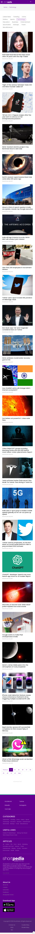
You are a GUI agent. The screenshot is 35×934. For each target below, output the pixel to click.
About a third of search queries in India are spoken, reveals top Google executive (17, 208)
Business (15, 22)
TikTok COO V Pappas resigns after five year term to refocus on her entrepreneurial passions (16, 117)
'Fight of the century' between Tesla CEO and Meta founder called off (17, 86)
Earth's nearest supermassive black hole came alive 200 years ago (17, 178)
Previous (5, 770)
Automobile (7, 24)
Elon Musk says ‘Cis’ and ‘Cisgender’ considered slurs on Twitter (15, 329)
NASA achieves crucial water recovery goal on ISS (16, 359)
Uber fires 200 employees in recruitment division (17, 268)
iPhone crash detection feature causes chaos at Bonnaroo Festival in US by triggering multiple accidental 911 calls (16, 697)
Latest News (7, 17)
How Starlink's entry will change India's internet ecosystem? (16, 389)
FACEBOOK (7, 801)
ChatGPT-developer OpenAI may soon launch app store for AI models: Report (16, 575)
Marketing (25, 844)
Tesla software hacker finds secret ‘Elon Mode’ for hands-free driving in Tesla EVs (17, 481)
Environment (6, 850)
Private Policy (25, 927)
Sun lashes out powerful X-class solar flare (16, 419)
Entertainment (25, 22)
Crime (24, 17)
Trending (16, 17)
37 (26, 770)
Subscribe (6, 890)
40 (7, 773)
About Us (5, 885)
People (17, 850)
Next (19, 773)
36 (22, 770)
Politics (5, 19)
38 (30, 770)
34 (15, 770)
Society (19, 848)
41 (11, 773)
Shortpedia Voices (8, 895)
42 (15, 773)
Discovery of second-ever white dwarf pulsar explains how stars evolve (16, 605)
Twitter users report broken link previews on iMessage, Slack (17, 298)
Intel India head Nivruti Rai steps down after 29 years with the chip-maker (16, 55)
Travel (24, 24)
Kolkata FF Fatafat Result (9, 833)
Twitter (21, 801)
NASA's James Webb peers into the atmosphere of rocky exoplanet (15, 666)
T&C (12, 930)
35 (18, 770)
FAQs (11, 927)
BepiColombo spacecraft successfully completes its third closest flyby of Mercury (16, 729)
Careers (5, 887)
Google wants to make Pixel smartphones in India (12, 636)
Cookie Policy (25, 925)
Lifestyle (13, 848)
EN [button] (30, 1)
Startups (16, 24)
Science (17, 846)
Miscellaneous (8, 27)
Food (15, 844)
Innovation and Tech (8, 846)
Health (12, 850)
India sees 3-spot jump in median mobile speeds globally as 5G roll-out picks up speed (17, 512)
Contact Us (12, 925)
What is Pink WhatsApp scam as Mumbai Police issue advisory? (17, 760)
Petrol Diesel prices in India (10, 835)
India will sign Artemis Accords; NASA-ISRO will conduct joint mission (16, 238)
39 (3, 773)
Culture (7, 844)
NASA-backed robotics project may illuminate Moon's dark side (15, 148)
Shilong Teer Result (22, 833)
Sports (12, 19)
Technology (21, 19)
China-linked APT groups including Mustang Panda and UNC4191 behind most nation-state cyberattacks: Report (17, 450)
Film (11, 844)
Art (3, 844)
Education (6, 22)
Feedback (6, 892)
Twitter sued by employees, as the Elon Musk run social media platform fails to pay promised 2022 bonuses (16, 544)
